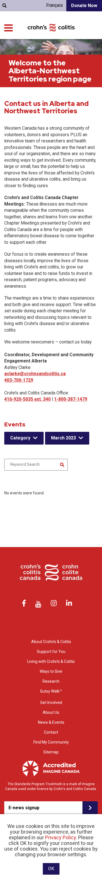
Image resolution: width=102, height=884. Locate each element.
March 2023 (63, 438)
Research (51, 681)
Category (20, 438)
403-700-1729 (18, 380)
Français (54, 5)
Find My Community (51, 742)
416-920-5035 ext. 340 (27, 399)
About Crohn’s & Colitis (51, 641)
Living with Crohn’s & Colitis (51, 661)
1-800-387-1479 (70, 399)
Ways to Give (51, 671)
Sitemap (51, 752)
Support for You (51, 651)
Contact (51, 732)
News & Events (51, 722)
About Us (51, 712)
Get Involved (51, 702)
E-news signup (23, 807)
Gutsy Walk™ (51, 691)
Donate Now (84, 5)
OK (51, 868)
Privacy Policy (60, 837)
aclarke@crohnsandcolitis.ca (35, 373)
